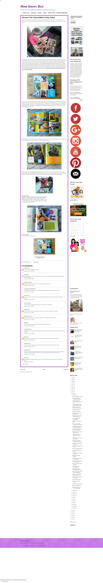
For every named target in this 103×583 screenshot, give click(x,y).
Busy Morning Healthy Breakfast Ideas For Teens (76, 469)
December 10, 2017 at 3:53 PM (29, 333)
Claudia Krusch (27, 329)
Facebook (38, 258)
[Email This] (33, 262)
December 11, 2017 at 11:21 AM (29, 346)
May (73, 500)
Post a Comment (25, 364)
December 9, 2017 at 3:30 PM (29, 312)
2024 (72, 381)
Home (44, 369)
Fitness (45, 12)
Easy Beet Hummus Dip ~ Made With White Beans (76, 399)
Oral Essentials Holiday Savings (77, 448)
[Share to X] (35, 262)
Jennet (25, 357)
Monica (25, 274)
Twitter (42, 258)
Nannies (25, 360)
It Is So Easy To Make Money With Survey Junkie (78, 336)
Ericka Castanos (27, 282)
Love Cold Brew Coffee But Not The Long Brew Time (79, 369)
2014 (72, 513)
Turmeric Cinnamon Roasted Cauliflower (76, 464)
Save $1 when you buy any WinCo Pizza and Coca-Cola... (76, 435)
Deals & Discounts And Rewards (75, 292)
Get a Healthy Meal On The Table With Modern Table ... (77, 405)
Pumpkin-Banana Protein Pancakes (76, 456)
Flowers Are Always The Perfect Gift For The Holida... (77, 424)
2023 (72, 382)
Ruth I (25, 336)
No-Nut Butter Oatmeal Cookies (77, 483)
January (73, 507)
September (74, 493)
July (73, 497)
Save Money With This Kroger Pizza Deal (77, 453)
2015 (72, 511)
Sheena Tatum (26, 303)
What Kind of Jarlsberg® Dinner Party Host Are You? (77, 441)
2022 (72, 384)
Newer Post (22, 369)
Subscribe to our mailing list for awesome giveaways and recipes (76, 17)
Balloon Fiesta (51, 12)
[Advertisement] (76, 270)
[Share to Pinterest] (37, 262)
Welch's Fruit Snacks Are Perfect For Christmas (76, 488)
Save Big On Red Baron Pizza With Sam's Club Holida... (77, 427)
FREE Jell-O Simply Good (76, 485)
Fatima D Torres (27, 316)
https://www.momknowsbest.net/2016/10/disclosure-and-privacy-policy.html (32, 542)
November (74, 490)
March (73, 504)
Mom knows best (5, 581)
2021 (72, 386)
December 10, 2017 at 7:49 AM (29, 319)
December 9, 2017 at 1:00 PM (29, 306)
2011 (72, 518)
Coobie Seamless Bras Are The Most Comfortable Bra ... (77, 472)
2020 (72, 388)
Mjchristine (26, 350)
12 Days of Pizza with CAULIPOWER (75, 467)
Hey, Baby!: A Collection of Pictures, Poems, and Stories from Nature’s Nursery (39, 65)
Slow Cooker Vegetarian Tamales (76, 482)
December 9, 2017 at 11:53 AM (29, 299)
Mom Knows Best (32, 6)
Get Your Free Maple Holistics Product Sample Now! (77, 429)
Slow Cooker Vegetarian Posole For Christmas (77, 477)
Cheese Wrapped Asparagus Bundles (76, 451)
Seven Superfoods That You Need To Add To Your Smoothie (78, 330)
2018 (72, 391)
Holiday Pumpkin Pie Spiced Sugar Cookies (76, 414)
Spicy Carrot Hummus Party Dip (77, 396)
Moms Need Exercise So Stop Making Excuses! (77, 432)
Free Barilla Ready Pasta (76, 409)
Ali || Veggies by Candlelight (29, 288)
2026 (72, 377)
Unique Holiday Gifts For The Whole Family (77, 438)
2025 (72, 379)
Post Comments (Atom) (28, 371)
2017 (72, 393)
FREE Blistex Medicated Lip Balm (76, 422)
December (74, 394)
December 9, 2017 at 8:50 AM (29, 291)
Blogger (44, 545)
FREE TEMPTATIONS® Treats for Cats (77, 446)
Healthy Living (26, 12)
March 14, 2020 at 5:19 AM (28, 361)
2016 (72, 510)
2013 (72, 515)
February (74, 506)
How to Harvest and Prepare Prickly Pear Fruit (78, 347)
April (73, 502)
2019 (72, 389)
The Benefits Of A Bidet (76, 411)
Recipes (39, 12)
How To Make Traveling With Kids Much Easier (77, 459)
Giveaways (33, 12)
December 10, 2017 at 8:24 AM (29, 325)
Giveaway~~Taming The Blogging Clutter (79, 358)
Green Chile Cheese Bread (76, 479)
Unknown (25, 268)
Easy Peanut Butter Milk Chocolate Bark (76, 419)
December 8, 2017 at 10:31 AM (29, 271)
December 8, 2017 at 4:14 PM (29, 285)
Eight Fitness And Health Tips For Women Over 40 (77, 416)
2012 (72, 517)
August (73, 495)
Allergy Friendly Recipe (62, 12)
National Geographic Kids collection (49, 63)
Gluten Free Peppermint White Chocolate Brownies (77, 461)
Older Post (66, 369)
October (73, 492)
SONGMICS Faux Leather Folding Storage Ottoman (78, 352)
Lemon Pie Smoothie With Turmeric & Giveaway (78, 363)
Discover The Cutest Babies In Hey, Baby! (77, 444)
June (73, 499)
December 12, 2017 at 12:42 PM (29, 354)
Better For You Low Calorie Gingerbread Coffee (76, 475)
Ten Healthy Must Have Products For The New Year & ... (77, 401)
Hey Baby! (42, 171)
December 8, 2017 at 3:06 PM (29, 278)
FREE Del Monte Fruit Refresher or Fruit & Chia (76, 407)
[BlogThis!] (34, 262)
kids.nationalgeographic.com (40, 257)
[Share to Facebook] (36, 262)
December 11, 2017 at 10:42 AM (29, 340)
